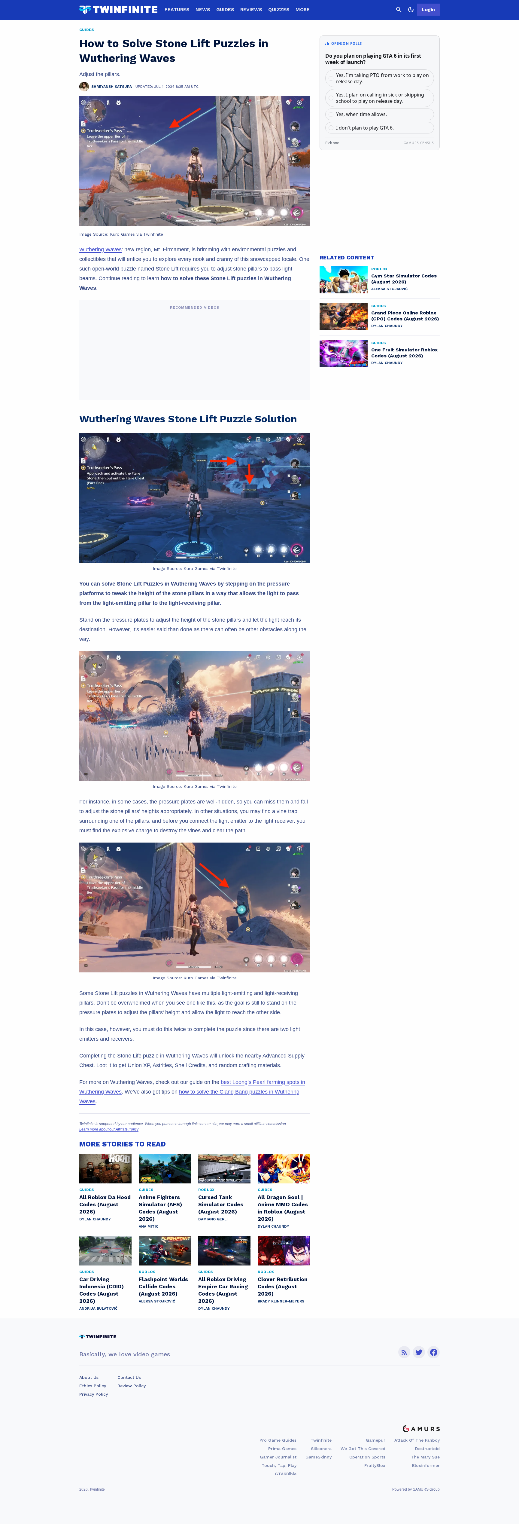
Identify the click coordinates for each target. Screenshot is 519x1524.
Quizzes (279, 9)
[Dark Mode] (411, 10)
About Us (89, 1377)
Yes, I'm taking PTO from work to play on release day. (382, 78)
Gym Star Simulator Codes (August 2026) (404, 279)
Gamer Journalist (278, 1457)
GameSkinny (318, 1457)
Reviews (251, 9)
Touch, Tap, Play (279, 1465)
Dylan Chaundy (95, 1219)
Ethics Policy (92, 1385)
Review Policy (131, 1385)
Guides (225, 9)
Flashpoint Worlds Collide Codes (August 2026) (163, 1286)
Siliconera (321, 1448)
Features (177, 9)
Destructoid (427, 1448)
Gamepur (375, 1440)
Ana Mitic (148, 1226)
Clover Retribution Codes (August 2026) (283, 1286)
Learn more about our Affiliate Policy (108, 1129)
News (203, 9)
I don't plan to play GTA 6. (365, 127)
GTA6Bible (285, 1473)
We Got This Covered (363, 1448)
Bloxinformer (426, 1465)
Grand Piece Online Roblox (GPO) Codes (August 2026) (405, 316)
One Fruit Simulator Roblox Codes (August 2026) (404, 353)
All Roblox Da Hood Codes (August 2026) (105, 1204)
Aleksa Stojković (157, 1301)
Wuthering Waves (100, 249)
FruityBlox (374, 1465)
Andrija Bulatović (98, 1308)
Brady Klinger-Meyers (281, 1301)
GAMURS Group (426, 1489)
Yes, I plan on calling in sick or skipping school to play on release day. (380, 97)
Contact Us (129, 1377)
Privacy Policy (93, 1394)
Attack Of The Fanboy (417, 1440)
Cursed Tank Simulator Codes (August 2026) (220, 1204)
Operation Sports (367, 1457)
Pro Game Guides (278, 1440)
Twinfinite (321, 1440)
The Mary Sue (425, 1457)
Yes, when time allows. (361, 114)
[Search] (399, 10)
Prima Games (282, 1448)
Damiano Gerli (213, 1219)
